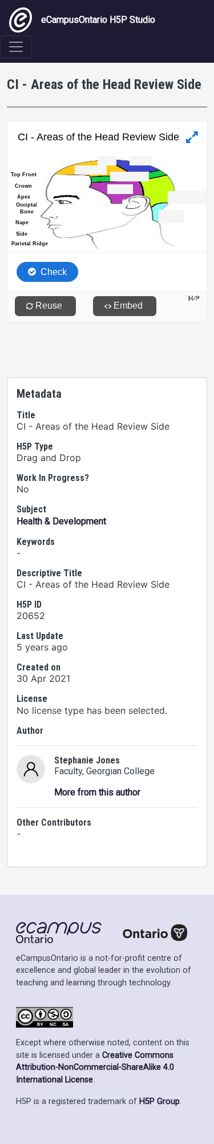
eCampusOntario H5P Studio (98, 19)
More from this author (97, 792)
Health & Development (61, 521)
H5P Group (159, 1101)
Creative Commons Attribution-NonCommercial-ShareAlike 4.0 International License (95, 1067)
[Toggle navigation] (16, 46)
